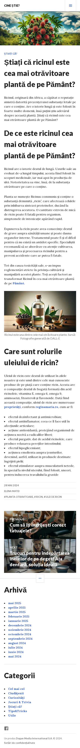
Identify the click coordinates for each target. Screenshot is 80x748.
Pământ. (19, 283)
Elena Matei (12, 491)
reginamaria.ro (47, 407)
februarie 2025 (18, 616)
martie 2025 (17, 612)
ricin (39, 496)
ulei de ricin (54, 496)
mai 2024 (14, 656)
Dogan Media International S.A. (34, 738)
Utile (12, 715)
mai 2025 (14, 603)
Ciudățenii (16, 693)
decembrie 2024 (19, 625)
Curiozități (16, 698)
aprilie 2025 (17, 607)
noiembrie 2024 (19, 630)
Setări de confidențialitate (19, 742)
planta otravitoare (19, 496)
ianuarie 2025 (18, 621)
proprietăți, (12, 407)
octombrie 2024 (19, 634)
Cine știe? (12, 5)
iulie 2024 (15, 647)
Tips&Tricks (17, 711)
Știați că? (10, 53)
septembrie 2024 (20, 638)
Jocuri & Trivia (19, 702)
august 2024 (17, 643)
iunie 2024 (16, 652)
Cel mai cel (16, 689)
